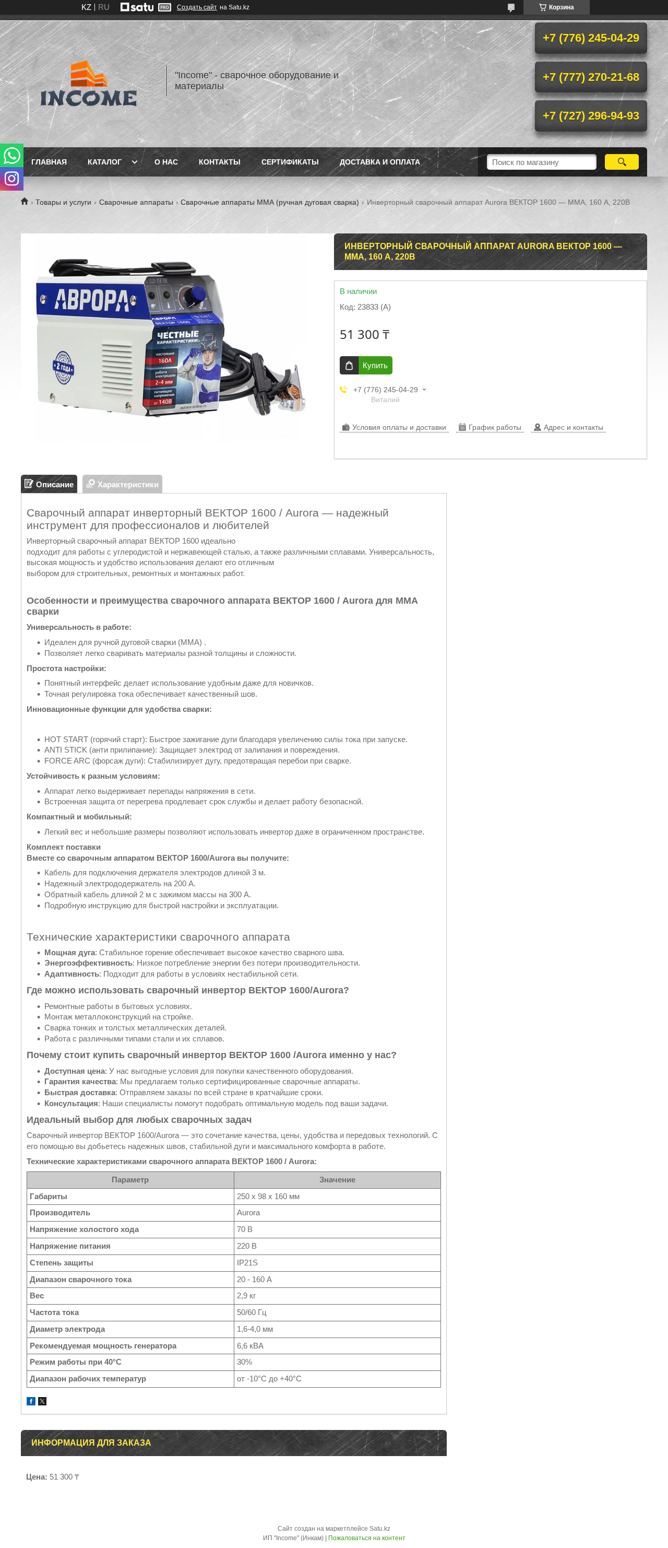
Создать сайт (197, 7)
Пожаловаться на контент (366, 1538)
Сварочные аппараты (136, 202)
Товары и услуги (63, 202)
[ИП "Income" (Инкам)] (89, 81)
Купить (375, 365)
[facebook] (31, 1402)
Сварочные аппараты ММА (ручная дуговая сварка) (270, 202)
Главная (49, 162)
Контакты (220, 162)
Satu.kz (379, 1528)
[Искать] (622, 162)
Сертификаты (290, 162)
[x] (42, 1402)
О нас (166, 162)
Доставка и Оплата (380, 162)
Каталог (105, 162)
